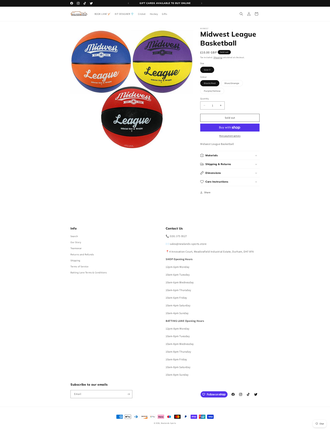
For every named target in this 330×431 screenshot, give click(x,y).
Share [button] (207, 192)
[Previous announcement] (128, 3)
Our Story (75, 242)
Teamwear (76, 248)
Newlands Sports (168, 423)
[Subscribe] (128, 394)
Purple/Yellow (214, 91)
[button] (241, 14)
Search (74, 236)
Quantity (204, 98)
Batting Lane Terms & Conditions (88, 272)
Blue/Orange (233, 83)
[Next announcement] (201, 3)
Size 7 (209, 70)
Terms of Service (79, 266)
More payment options (229, 135)
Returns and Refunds (82, 254)
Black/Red (211, 83)
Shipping (217, 57)
